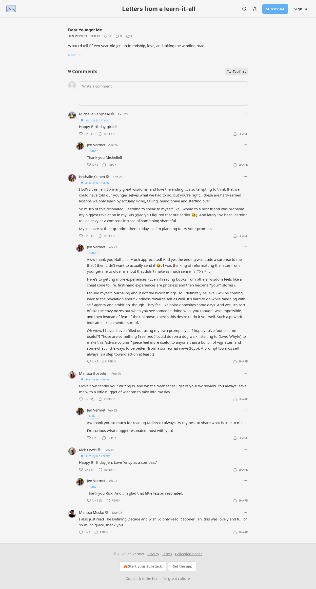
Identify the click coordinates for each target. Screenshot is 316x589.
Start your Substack (145, 566)
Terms (167, 554)
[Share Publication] (255, 9)
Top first (239, 71)
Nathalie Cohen (92, 176)
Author (93, 151)
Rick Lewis (88, 449)
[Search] (244, 9)
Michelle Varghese (94, 113)
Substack (133, 578)
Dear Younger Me (85, 29)
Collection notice (188, 554)
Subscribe (275, 8)
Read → (74, 54)
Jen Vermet (77, 36)
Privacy (153, 554)
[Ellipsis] (245, 114)
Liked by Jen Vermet (97, 120)
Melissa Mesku (91, 512)
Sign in (300, 8)
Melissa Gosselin (93, 373)
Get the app (182, 566)
